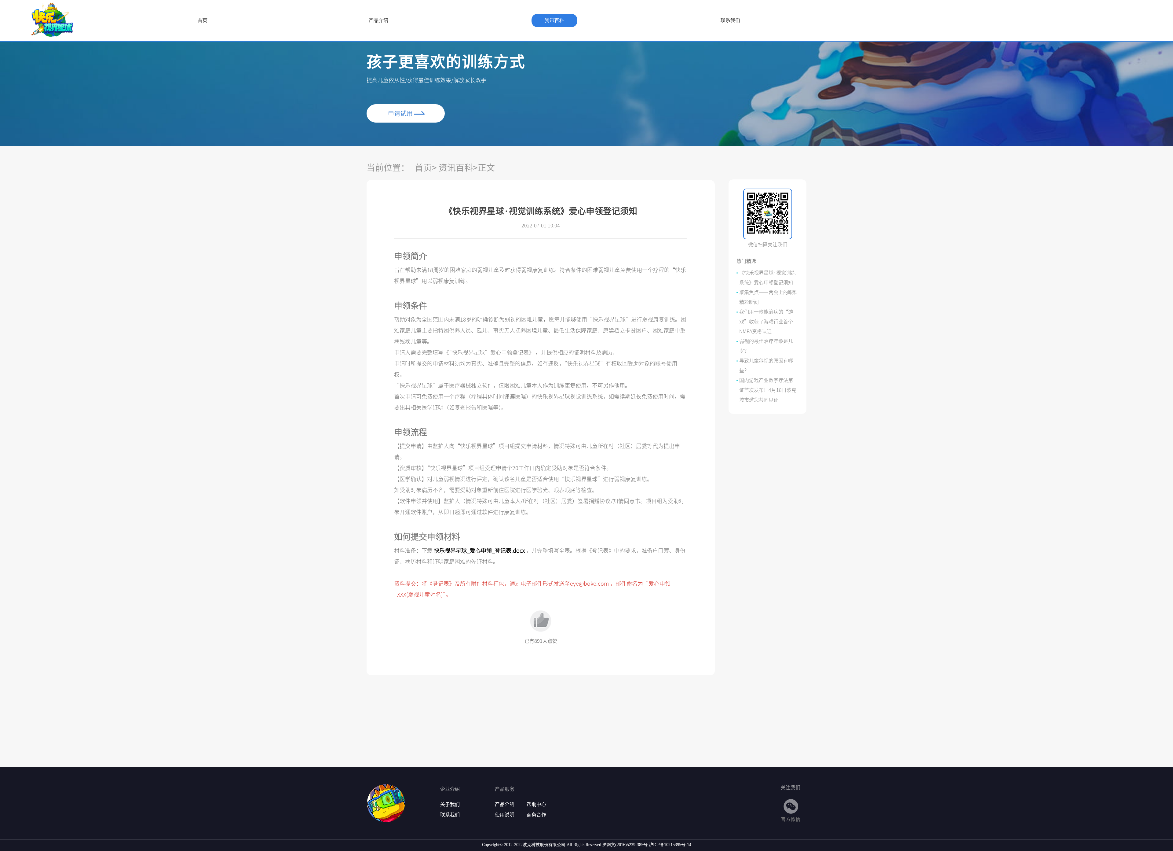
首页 (202, 20)
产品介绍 (378, 20)
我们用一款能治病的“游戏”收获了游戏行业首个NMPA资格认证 (766, 321)
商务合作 (536, 814)
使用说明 (504, 814)
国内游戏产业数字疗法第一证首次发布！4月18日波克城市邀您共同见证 (768, 390)
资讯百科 (554, 20)
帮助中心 (536, 804)
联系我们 (730, 20)
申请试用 (400, 113)
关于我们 (450, 804)
